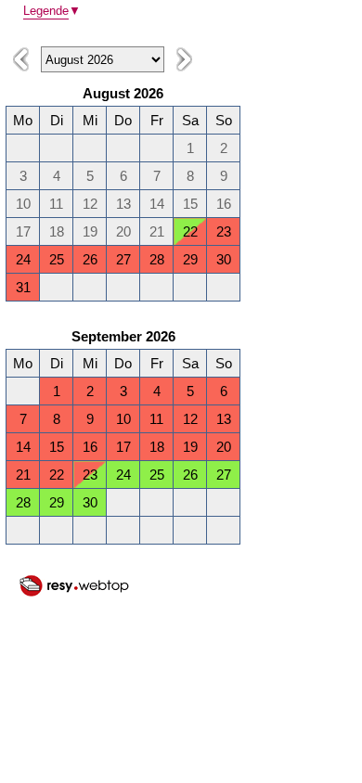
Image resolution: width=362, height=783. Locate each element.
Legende (52, 11)
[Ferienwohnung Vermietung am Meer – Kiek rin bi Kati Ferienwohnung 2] (74, 593)
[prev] (21, 59)
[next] (184, 59)
